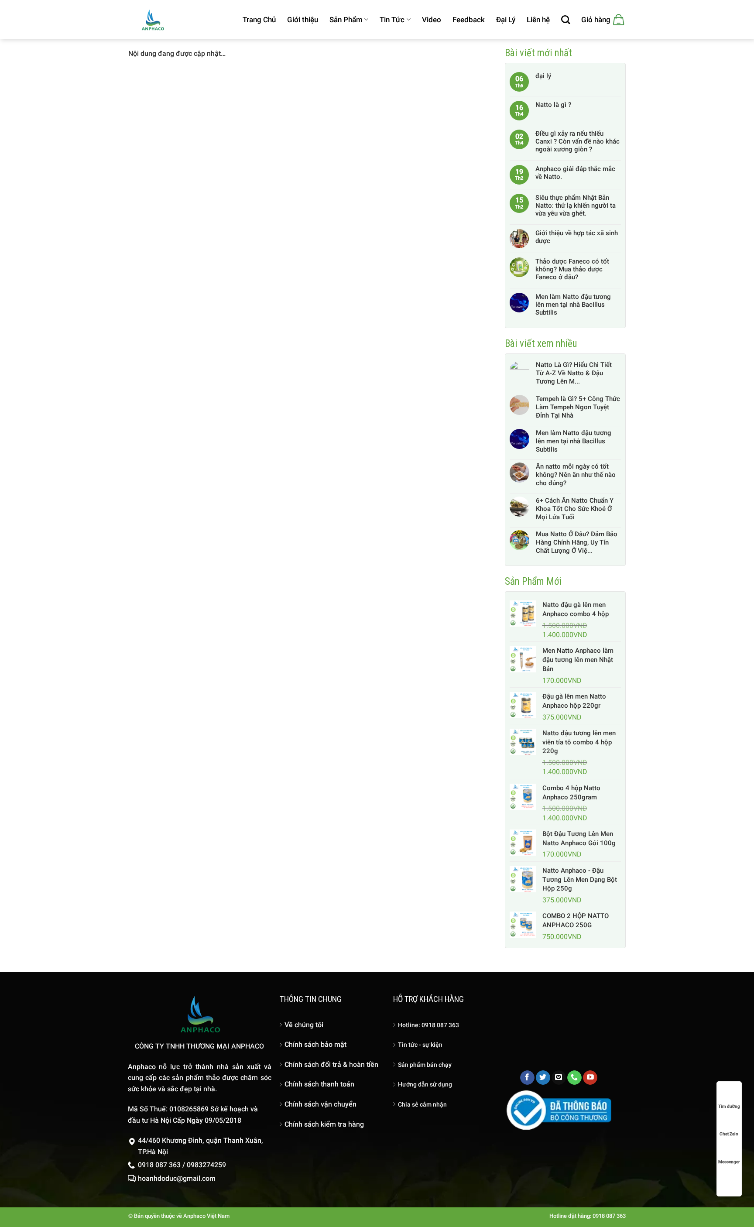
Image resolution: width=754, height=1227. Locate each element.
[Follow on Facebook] (527, 1077)
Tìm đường (729, 1106)
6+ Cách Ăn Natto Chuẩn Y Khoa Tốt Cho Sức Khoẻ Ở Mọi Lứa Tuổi (574, 509)
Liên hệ (538, 19)
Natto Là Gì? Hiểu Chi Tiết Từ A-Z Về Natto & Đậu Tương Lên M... (574, 373)
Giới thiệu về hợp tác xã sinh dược (576, 237)
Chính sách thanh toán (319, 1084)
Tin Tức (392, 19)
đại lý (543, 76)
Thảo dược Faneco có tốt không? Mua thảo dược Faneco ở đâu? (572, 269)
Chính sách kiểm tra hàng (324, 1124)
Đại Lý (505, 19)
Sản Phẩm (346, 19)
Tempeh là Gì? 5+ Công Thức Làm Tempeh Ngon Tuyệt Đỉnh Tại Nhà (578, 407)
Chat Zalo (729, 1133)
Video (431, 19)
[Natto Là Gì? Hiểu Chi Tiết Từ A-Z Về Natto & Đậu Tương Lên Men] (520, 373)
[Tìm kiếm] (565, 19)
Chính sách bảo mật (315, 1044)
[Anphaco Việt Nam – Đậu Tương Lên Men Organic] (152, 19)
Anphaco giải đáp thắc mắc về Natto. (575, 173)
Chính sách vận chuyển (320, 1104)
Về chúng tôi (303, 1025)
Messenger (729, 1161)
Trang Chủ (259, 19)
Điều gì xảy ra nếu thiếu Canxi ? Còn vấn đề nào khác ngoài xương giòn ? (577, 141)
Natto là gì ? (553, 105)
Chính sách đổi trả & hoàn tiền (331, 1064)
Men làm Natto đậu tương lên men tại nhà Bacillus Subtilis (573, 304)
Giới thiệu (302, 19)
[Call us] (574, 1077)
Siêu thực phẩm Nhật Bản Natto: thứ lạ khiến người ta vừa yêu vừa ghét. (575, 205)
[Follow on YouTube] (590, 1077)
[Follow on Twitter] (543, 1077)
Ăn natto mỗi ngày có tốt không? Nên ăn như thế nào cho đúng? (576, 475)
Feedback (468, 19)
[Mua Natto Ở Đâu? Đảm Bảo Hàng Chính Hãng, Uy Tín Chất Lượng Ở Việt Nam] (520, 543)
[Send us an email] (559, 1077)
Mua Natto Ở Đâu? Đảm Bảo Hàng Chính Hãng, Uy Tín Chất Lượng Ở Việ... (576, 542)
